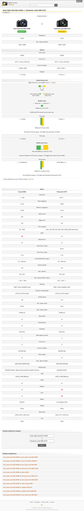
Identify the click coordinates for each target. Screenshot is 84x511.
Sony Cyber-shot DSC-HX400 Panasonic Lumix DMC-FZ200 (20, 468)
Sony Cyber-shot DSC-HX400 (21, 28)
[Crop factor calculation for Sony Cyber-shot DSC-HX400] (20, 197)
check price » (21, 31)
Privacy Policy (45, 502)
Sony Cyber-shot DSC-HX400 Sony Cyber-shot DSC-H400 (20, 464)
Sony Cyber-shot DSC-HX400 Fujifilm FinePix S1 (17, 487)
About (31, 502)
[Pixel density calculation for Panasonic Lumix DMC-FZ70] (66, 162)
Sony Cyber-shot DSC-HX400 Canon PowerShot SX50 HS (20, 461)
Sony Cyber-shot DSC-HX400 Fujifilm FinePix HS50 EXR (19, 491)
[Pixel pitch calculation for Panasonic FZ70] (64, 119)
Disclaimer (37, 502)
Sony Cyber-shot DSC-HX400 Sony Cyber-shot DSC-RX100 (20, 479)
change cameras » (42, 16)
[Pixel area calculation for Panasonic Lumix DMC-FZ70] (64, 138)
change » (53, 82)
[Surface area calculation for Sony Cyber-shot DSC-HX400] (34, 103)
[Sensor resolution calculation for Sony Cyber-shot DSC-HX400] (18, 68)
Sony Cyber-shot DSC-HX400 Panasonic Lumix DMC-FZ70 (20, 476)
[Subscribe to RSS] (41, 505)
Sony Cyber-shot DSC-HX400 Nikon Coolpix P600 (18, 483)
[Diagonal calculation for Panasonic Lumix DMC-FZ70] (64, 74)
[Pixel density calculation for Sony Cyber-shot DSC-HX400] (18, 162)
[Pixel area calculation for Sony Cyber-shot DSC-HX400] (19, 138)
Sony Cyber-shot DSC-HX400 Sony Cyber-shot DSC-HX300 (20, 457)
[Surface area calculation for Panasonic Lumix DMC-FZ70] (50, 103)
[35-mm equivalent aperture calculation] (18, 280)
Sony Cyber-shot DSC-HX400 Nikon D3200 (16, 472)
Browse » (79, 1)
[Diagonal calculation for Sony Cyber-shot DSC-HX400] (19, 74)
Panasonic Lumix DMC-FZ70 (62, 28)
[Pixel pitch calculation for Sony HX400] (19, 119)
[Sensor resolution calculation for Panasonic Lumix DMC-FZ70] (66, 68)
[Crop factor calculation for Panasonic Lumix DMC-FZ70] (63, 197)
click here (31, 179)
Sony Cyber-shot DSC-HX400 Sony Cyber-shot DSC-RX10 (20, 495)
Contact (52, 502)
